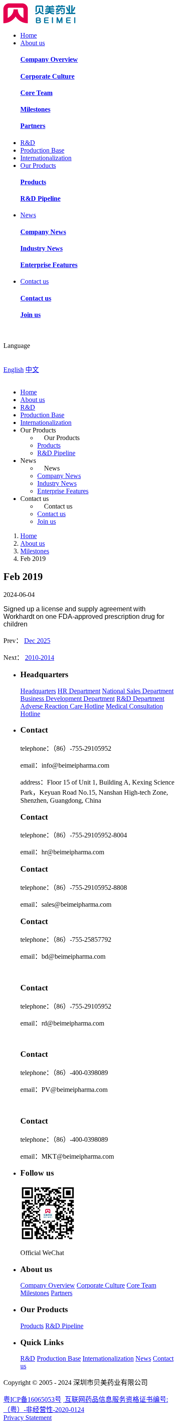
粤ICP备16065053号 (32, 1399)
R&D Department (140, 698)
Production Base (42, 150)
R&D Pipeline (56, 453)
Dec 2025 (37, 640)
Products (49, 445)
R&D (27, 142)
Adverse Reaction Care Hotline (62, 706)
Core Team (141, 1285)
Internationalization (46, 157)
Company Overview (47, 1285)
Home (28, 35)
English (13, 369)
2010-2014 (39, 657)
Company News (59, 475)
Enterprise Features (62, 491)
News (28, 215)
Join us (46, 521)
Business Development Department (67, 698)
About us (32, 42)
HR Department (79, 691)
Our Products (38, 165)
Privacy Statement (27, 1417)
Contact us (34, 281)
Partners (61, 1292)
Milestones (34, 551)
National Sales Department (138, 691)
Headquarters (38, 691)
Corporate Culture (101, 1285)
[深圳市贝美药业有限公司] (39, 21)
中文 (32, 369)
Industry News (57, 483)
